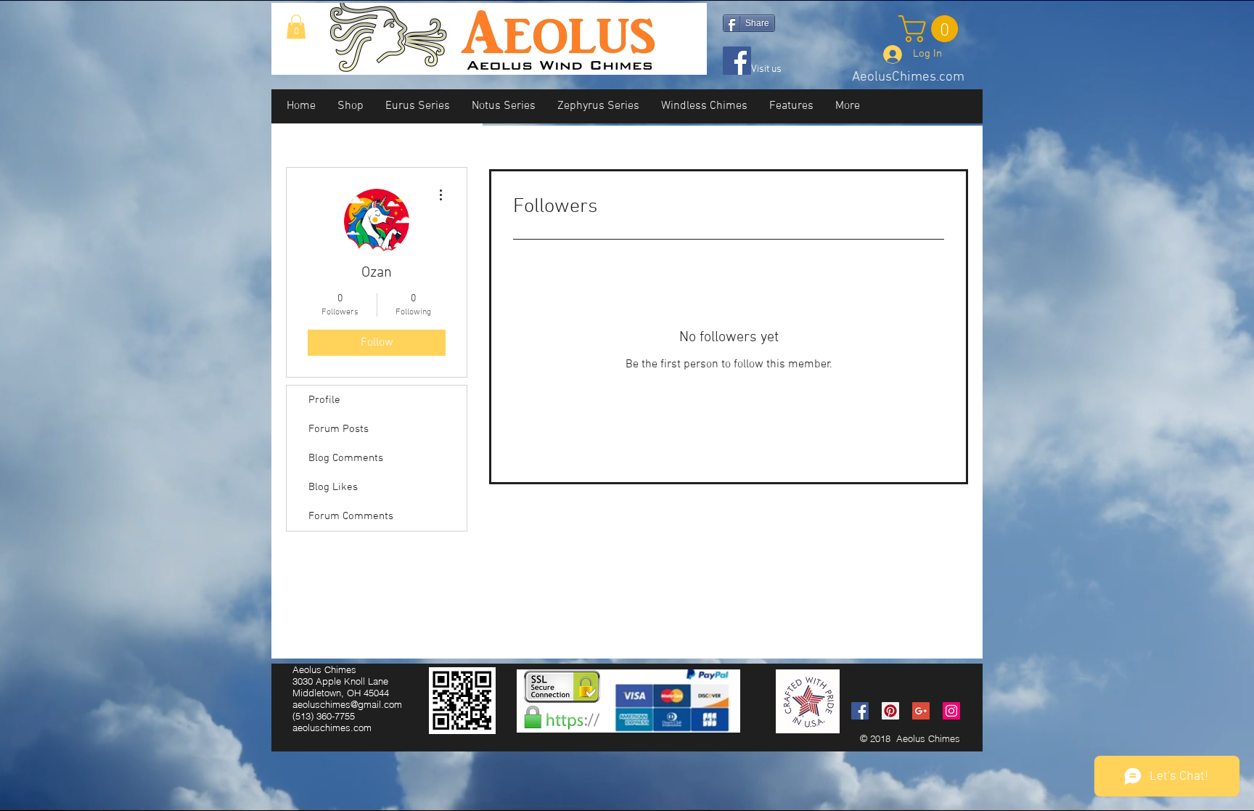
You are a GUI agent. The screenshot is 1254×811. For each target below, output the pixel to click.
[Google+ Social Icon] (921, 711)
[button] (296, 26)
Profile (324, 400)
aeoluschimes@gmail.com (347, 704)
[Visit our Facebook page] (737, 60)
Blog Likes (333, 487)
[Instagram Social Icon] (951, 711)
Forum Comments (350, 516)
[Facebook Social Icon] (860, 711)
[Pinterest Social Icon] (890, 711)
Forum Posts (338, 429)
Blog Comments (345, 458)
